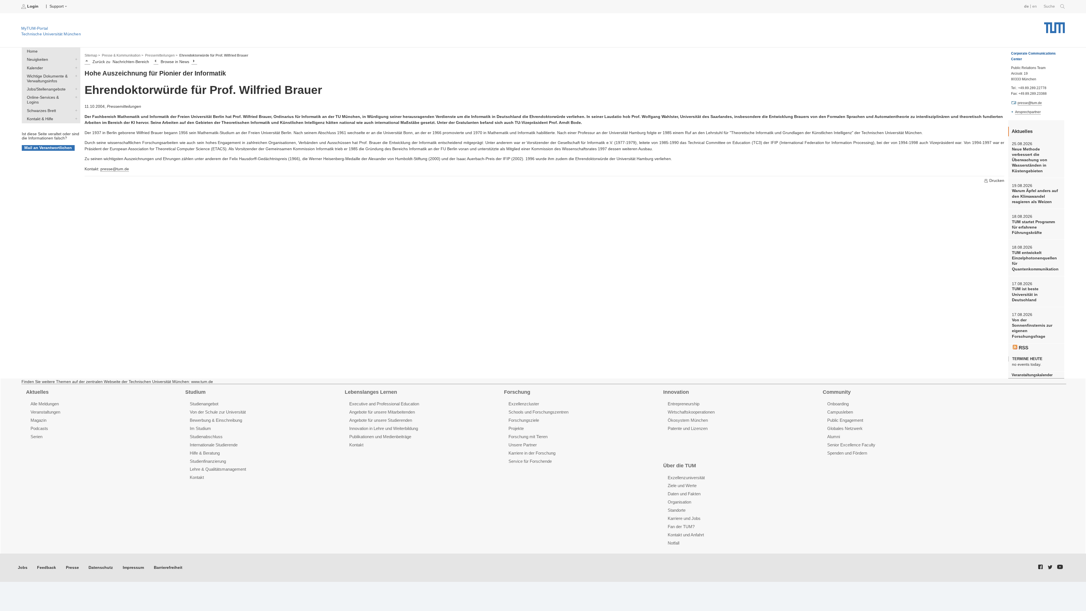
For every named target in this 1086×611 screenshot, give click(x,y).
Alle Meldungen (45, 403)
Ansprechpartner (1028, 112)
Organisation (679, 502)
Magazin (38, 420)
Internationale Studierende (214, 444)
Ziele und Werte (682, 485)
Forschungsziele (523, 420)
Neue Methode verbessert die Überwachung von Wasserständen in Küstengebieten (1029, 160)
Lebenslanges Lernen (371, 392)
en (1034, 6)
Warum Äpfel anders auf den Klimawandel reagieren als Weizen (1035, 196)
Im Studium (200, 428)
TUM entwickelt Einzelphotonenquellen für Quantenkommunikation (1035, 261)
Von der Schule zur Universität (218, 412)
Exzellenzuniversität (686, 477)
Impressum (133, 567)
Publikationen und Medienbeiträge (380, 436)
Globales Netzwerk (845, 428)
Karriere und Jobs (684, 518)
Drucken (996, 180)
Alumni (833, 436)
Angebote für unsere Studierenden (380, 420)
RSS (1022, 347)
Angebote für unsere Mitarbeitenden (382, 412)
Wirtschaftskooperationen (691, 412)
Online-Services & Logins (75, 97)
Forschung (517, 392)
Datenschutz (101, 567)
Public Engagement (845, 420)
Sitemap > (92, 55)
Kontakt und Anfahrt (686, 534)
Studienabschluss (206, 436)
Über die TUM (679, 465)
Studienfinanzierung (208, 461)
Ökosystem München (688, 420)
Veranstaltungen (45, 412)
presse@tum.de (114, 169)
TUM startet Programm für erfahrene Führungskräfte (1033, 227)
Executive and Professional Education (384, 403)
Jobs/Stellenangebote (75, 89)
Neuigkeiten (75, 59)
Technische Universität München (1054, 25)
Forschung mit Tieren (528, 436)
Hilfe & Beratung (205, 453)
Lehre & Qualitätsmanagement (218, 469)
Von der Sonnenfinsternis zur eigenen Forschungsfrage (1032, 328)
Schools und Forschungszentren (538, 412)
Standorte (677, 510)
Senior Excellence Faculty (851, 444)
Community (837, 392)
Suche (1050, 6)
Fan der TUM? (681, 526)
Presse (72, 567)
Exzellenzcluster (523, 403)
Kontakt (197, 477)
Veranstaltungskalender (1032, 375)
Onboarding (838, 403)
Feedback (46, 567)
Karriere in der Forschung (531, 453)
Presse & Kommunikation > (122, 55)
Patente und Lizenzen (688, 428)
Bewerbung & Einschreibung (216, 420)
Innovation (676, 392)
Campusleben (840, 412)
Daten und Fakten (684, 493)
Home (32, 51)
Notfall (673, 543)
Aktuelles (37, 392)
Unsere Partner (522, 444)
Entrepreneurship (683, 403)
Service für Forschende (530, 461)
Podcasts (39, 428)
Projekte (516, 428)
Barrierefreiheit (168, 567)
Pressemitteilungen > (161, 55)
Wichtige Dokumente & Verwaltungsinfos (75, 75)
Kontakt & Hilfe (75, 118)
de (1026, 6)
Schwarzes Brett (75, 110)
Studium (195, 392)
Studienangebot (204, 403)
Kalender (75, 67)
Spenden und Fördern (847, 453)
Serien (36, 436)
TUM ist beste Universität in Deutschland (1025, 294)
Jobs (22, 567)
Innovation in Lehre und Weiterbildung (383, 428)
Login (33, 6)
